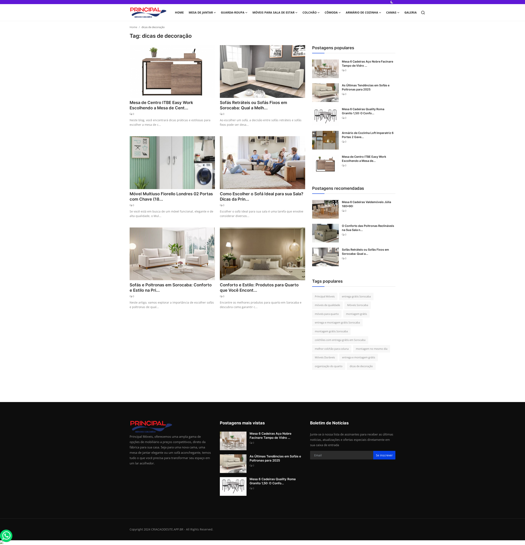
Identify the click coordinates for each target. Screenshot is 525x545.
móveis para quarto (327, 314)
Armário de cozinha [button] (362, 12)
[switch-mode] (391, 2)
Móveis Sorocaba (357, 305)
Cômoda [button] (331, 12)
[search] (423, 12)
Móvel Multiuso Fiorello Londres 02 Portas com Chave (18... (171, 196)
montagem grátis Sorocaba (331, 331)
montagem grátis (356, 314)
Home (179, 12)
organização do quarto (328, 366)
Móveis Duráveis (325, 357)
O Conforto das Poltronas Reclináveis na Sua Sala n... (368, 228)
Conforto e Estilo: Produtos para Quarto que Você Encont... (259, 287)
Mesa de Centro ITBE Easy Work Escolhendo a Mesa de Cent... (161, 105)
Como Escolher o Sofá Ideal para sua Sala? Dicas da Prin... (261, 196)
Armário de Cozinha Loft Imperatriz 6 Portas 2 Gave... (368, 135)
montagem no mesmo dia (371, 349)
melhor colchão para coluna (332, 349)
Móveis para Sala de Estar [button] (273, 12)
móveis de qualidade (327, 305)
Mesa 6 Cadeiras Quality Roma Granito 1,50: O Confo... (363, 111)
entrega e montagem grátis (358, 357)
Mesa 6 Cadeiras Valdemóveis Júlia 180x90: (366, 204)
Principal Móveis (325, 296)
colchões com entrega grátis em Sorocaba (340, 340)
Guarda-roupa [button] (232, 12)
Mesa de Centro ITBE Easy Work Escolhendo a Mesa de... (364, 158)
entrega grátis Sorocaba (356, 296)
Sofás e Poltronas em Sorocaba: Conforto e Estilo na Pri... (171, 287)
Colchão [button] (309, 12)
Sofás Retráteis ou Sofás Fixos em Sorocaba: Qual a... (365, 251)
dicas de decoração (361, 366)
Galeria (410, 12)
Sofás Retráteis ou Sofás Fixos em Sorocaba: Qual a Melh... (253, 105)
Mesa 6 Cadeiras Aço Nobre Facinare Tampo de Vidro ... (367, 63)
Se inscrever (384, 455)
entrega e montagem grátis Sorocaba (337, 322)
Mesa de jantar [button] (201, 12)
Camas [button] (391, 12)
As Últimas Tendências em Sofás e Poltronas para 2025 (365, 87)
